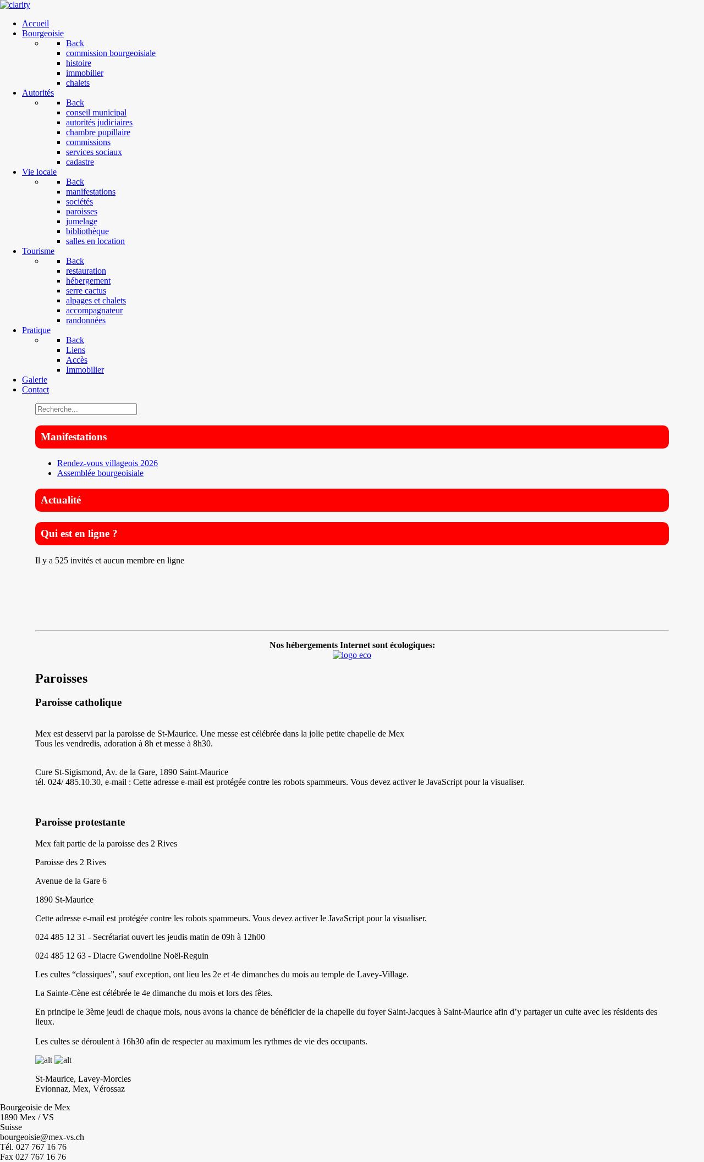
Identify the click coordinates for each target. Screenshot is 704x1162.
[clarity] (15, 4)
